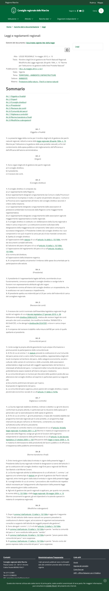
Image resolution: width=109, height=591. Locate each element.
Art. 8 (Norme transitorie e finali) (19, 117)
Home (8, 26)
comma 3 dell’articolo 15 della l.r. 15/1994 (27, 529)
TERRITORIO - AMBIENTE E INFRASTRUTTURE (37, 75)
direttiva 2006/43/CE (28, 317)
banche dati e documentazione (26, 26)
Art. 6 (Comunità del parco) (16, 111)
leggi (44, 26)
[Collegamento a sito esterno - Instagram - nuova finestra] (83, 10)
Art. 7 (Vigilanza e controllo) (17, 114)
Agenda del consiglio (81, 566)
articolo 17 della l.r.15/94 (48, 391)
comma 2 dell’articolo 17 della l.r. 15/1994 (27, 541)
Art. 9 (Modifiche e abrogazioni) (18, 120)
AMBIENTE (23, 78)
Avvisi (76, 562)
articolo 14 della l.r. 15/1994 (49, 239)
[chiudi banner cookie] (105, 580)
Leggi (77, 46)
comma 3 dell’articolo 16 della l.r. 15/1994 (27, 535)
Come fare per (79, 569)
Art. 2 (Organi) (11, 99)
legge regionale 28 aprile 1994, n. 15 (51, 141)
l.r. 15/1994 (22, 493)
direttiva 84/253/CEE (37, 323)
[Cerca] (101, 10)
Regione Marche (11, 2)
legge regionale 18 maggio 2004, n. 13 (48, 493)
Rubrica (93, 2)
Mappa (100, 2)
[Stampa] (67, 50)
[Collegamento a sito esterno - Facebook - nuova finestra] (77, 10)
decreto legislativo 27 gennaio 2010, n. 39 (44, 314)
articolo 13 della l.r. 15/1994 (49, 526)
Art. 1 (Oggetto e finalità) (16, 96)
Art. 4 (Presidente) (13, 105)
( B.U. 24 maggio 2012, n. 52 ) (31, 68)
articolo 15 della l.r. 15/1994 (50, 245)
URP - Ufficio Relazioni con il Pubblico (87, 573)
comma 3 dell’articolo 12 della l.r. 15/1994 (31, 514)
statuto (27, 239)
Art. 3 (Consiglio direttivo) (16, 102)
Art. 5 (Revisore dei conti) (16, 108)
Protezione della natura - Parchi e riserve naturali (38, 81)
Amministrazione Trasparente (50, 557)
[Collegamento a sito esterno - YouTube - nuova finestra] (80, 10)
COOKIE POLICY (51, 586)
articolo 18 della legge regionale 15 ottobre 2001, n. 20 (36, 429)
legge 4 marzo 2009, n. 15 (58, 439)
